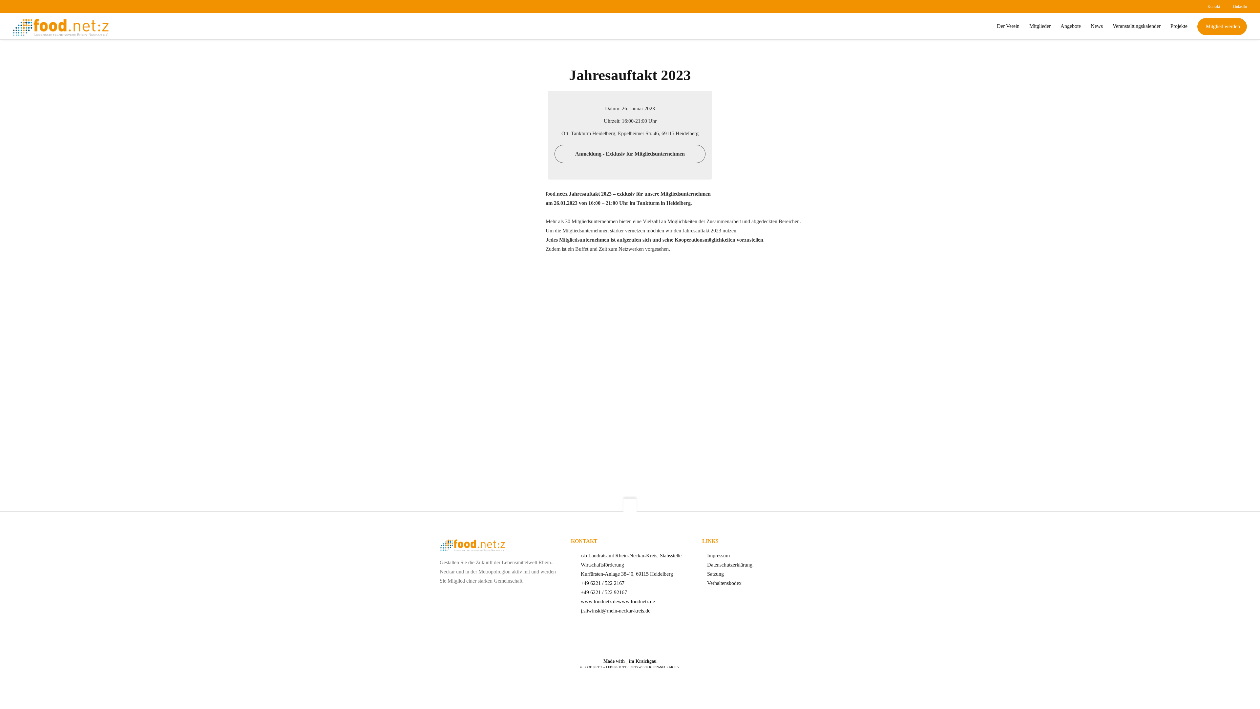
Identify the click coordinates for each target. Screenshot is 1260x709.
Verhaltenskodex (724, 583)
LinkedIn (1240, 6)
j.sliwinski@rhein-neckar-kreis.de (615, 610)
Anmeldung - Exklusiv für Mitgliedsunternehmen (630, 154)
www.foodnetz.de (599, 601)
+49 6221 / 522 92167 (604, 592)
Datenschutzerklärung (729, 565)
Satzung (715, 574)
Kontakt (1214, 6)
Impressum (718, 555)
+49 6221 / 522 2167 (602, 583)
